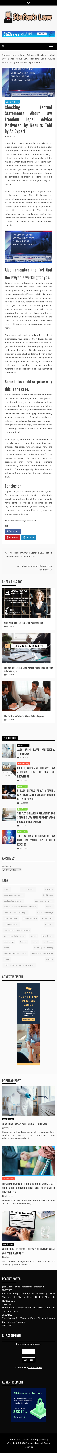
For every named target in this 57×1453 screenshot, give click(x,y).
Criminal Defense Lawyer (15, 913)
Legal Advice (27, 55)
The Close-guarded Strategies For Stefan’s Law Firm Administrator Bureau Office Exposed (36, 817)
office (6, 948)
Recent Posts (10, 738)
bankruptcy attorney (13, 901)
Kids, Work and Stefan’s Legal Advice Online (23, 622)
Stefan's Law (9, 55)
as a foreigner (27, 889)
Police (7, 959)
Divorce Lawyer (11, 918)
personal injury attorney (42, 953)
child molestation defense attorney (20, 907)
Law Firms (22, 786)
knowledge (9, 942)
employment (47, 918)
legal (24, 520)
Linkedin (29, 537)
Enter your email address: (28, 1344)
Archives (6, 866)
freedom (18, 520)
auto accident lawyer (13, 895)
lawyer (23, 942)
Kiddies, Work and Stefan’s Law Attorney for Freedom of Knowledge (36, 772)
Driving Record (30, 918)
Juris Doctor (47, 936)
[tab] (10, 738)
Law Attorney (23, 764)
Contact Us (14, 1439)
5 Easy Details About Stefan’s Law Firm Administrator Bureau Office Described (36, 795)
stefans (49, 959)
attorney (49, 889)
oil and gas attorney (43, 948)
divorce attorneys (45, 913)
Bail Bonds (48, 895)
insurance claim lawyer (14, 936)
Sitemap (44, 1439)
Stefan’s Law (35, 1367)
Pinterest (13, 537)
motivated (31, 520)
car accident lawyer (44, 901)
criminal (49, 907)
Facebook (13, 531)
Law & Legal (23, 745)
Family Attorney (11, 924)
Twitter (45, 531)
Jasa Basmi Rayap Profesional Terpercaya (25, 1123)
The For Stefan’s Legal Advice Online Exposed (24, 716)
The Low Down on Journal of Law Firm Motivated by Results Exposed (36, 840)
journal (34, 936)
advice (11, 520)
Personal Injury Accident (15, 953)
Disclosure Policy (30, 1439)
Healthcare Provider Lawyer (17, 930)
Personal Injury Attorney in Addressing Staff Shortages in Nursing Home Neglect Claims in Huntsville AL (28, 1188)
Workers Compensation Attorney (19, 965)
